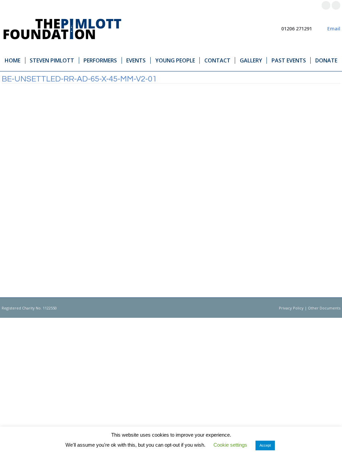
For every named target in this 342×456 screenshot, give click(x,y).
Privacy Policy (291, 307)
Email (333, 29)
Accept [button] (265, 445)
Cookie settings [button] (230, 445)
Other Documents (324, 307)
